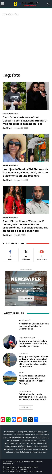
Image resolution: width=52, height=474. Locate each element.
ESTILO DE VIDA (25, 320)
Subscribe (41, 250)
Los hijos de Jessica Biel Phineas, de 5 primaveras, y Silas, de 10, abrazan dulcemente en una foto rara (25, 172)
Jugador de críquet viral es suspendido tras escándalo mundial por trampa (33, 343)
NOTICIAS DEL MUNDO (27, 338)
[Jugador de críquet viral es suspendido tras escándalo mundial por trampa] (10, 342)
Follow (26, 250)
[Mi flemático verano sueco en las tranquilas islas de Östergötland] (10, 325)
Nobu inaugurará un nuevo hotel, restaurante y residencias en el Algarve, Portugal (32, 380)
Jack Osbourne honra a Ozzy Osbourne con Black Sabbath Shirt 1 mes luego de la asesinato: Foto (25, 120)
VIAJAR (21, 372)
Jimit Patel (7, 128)
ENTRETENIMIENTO (10, 114)
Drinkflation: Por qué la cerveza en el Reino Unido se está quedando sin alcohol (33, 397)
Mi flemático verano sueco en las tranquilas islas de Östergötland (34, 326)
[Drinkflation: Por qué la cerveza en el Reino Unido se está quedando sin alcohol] (10, 395)
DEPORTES (23, 353)
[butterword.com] (26, 4)
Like (10, 250)
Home (5, 14)
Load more (25, 407)
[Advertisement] (26, 44)
